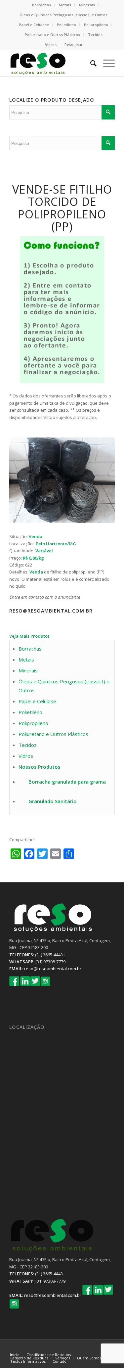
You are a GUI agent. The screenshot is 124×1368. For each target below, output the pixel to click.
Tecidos (95, 34)
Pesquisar (73, 44)
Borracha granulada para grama (67, 781)
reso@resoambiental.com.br (52, 969)
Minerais (87, 4)
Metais (65, 4)
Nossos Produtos (40, 766)
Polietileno (66, 24)
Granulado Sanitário (52, 801)
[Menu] (106, 63)
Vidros (51, 44)
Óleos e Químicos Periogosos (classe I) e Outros (63, 14)
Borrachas (41, 4)
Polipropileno (96, 24)
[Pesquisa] (90, 63)
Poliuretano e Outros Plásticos (52, 34)
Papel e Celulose (34, 24)
